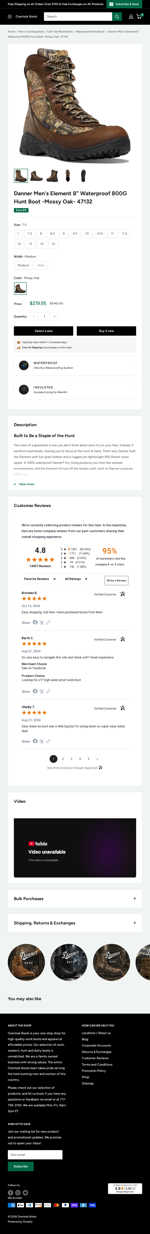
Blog (85, 1039)
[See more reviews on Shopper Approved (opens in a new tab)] (48, 623)
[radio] (75, 549)
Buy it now (106, 331)
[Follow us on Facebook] (10, 1192)
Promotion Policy (94, 1071)
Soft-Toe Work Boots (60, 31)
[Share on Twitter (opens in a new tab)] (41, 623)
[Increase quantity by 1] (55, 316)
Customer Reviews (95, 1058)
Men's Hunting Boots (31, 31)
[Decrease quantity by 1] (34, 316)
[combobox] (78, 16)
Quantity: (20, 316)
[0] (139, 16)
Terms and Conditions (97, 1064)
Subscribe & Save (127, 4)
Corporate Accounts (96, 1045)
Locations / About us (96, 1033)
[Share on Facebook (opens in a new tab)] (35, 623)
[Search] (117, 16)
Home (11, 31)
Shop (85, 1077)
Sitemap (88, 1083)
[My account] (131, 16)
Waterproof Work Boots (90, 31)
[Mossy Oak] (20, 288)
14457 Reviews (44, 566)
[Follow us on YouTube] (25, 1192)
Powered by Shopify (20, 1221)
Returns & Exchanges (96, 1052)
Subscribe (21, 1166)
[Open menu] (10, 16)
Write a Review (116, 580)
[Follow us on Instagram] (18, 1192)
